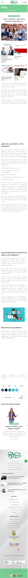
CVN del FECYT (18, 56)
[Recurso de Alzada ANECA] (20, 69)
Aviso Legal (14, 521)
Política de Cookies (14, 525)
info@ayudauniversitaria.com (15, 469)
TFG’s (25, 336)
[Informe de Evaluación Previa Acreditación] (7, 69)
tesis (9, 386)
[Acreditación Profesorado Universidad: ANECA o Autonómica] (7, 49)
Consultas (14, 509)
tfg (3, 386)
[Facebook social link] (2, 390)
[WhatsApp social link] (13, 390)
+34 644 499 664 (17, 467)
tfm (15, 386)
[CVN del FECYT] (20, 49)
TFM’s (2, 338)
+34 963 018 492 (18, 465)
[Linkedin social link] (9, 390)
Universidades (14, 423)
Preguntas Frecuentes (14, 507)
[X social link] (6, 390)
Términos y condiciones (14, 527)
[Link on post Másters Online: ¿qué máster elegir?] (14, 415)
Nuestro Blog (14, 504)
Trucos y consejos (10, 10)
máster (22, 386)
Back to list (14, 397)
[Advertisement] (14, 123)
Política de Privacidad (14, 523)
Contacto (14, 512)
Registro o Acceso (14, 499)
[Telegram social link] (16, 390)
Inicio (2, 10)
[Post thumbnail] (3, 478)
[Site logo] (14, 2)
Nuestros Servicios (14, 502)
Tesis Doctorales (9, 338)
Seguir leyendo (14, 438)
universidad (23, 156)
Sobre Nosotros (14, 519)
